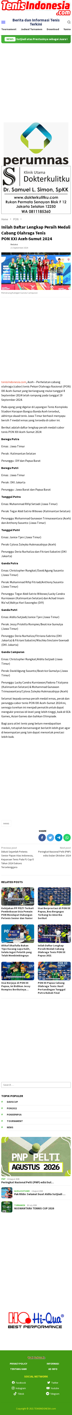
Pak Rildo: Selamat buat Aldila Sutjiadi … (39, 1194)
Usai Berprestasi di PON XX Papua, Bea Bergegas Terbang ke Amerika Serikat (54, 913)
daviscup (12, 1101)
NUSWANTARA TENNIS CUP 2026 (34, 1208)
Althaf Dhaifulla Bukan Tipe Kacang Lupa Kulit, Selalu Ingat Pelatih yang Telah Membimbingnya (16, 950)
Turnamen (19, 1205)
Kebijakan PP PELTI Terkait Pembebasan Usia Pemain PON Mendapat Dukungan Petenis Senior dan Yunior (17, 913)
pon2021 (12, 1108)
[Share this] (42, 837)
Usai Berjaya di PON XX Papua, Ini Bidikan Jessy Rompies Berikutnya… (15, 986)
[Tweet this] (50, 837)
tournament (15, 1121)
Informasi (53, 1363)
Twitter (54, 1382)
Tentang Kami (18, 1369)
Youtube (55, 1388)
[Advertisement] (36, 81)
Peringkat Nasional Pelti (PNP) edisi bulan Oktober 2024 (54, 851)
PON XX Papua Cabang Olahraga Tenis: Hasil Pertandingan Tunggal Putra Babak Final (51, 987)
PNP (3, 1179)
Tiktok (21, 1393)
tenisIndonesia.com (13, 382)
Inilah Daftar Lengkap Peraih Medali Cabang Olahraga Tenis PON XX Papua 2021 (51, 950)
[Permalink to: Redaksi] (5, 246)
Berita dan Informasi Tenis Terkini (36, 22)
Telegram (54, 1393)
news (6, 823)
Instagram (21, 1388)
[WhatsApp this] (67, 837)
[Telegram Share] (58, 837)
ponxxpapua (14, 1114)
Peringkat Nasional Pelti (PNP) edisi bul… (27, 1182)
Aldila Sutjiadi (22, 1191)
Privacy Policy (18, 1363)
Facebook (21, 1382)
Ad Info (52, 1369)
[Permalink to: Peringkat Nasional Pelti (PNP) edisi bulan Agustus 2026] (36, 1156)
